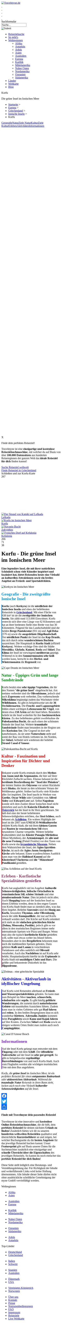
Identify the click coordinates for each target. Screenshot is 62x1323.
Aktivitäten (23, 125)
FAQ (11, 1309)
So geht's (13, 37)
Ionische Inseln (16, 113)
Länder (12, 80)
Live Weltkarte (16, 1318)
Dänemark (14, 1278)
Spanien (12, 1269)
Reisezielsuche (16, 34)
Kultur (34, 122)
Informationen (36, 125)
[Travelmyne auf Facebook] (1, 5)
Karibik (19, 62)
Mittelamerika (22, 65)
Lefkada (5, 517)
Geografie (6, 122)
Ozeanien (20, 74)
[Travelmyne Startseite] (10, 2)
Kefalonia (6, 535)
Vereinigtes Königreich (20, 1287)
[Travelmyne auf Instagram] (1, 15)
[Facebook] (31, 1096)
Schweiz (13, 1264)
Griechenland (15, 110)
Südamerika (21, 77)
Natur (15, 122)
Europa (19, 58)
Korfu (4, 523)
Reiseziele (13, 1315)
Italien (11, 1260)
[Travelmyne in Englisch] (1, 18)
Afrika (18, 43)
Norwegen (14, 1291)
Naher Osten (22, 68)
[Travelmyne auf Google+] (1, 12)
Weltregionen (15, 40)
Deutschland (15, 1252)
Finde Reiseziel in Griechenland (18, 470)
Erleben (12, 125)
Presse (11, 1303)
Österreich (8, 810)
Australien (20, 55)
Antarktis (20, 46)
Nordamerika (22, 71)
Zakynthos (7, 529)
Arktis (18, 49)
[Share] (31, 1107)
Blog (11, 86)
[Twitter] (31, 1101)
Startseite (13, 104)
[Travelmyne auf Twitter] (1, 9)
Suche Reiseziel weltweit (15, 467)
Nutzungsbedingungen (20, 1306)
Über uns (13, 1296)
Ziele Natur (24, 122)
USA (11, 1282)
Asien (18, 52)
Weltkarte (13, 83)
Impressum (14, 1312)
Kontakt (12, 1299)
